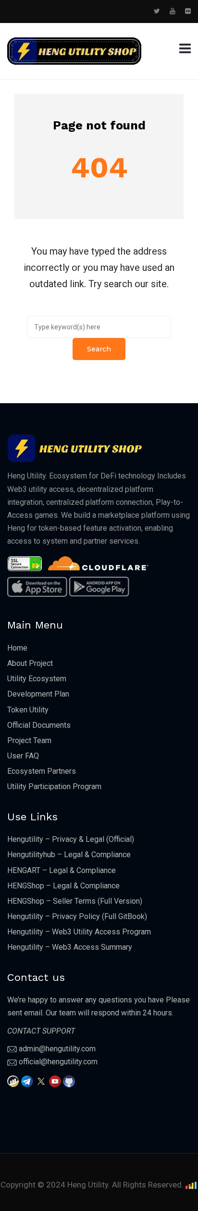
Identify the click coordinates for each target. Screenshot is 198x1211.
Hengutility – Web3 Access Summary (69, 947)
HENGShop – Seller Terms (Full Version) (74, 901)
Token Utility (28, 709)
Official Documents (39, 725)
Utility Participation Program (54, 786)
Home (17, 647)
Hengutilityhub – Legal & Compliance (69, 854)
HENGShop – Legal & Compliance (63, 885)
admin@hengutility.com (57, 1048)
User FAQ (23, 755)
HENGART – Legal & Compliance (61, 870)
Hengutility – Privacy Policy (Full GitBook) (77, 916)
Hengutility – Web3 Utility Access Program (79, 931)
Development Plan (38, 694)
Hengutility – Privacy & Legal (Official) (70, 839)
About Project (30, 663)
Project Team (29, 740)
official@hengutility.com (58, 1061)
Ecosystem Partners (41, 771)
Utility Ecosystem (36, 678)
